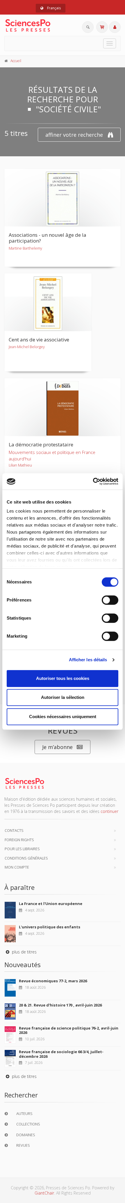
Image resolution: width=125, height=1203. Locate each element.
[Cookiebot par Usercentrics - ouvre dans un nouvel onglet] (92, 481)
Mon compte (17, 867)
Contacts (14, 830)
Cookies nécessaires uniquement (62, 716)
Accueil (15, 60)
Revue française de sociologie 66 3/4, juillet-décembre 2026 (61, 1054)
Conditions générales (26, 858)
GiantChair (44, 1193)
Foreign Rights (19, 839)
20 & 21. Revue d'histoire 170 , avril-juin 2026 (60, 1005)
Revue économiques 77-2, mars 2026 (53, 980)
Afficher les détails (88, 659)
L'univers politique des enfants (49, 927)
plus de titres (24, 952)
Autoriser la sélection (62, 697)
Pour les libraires (22, 848)
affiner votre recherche (74, 134)
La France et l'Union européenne (50, 903)
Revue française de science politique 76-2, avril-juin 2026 (68, 1030)
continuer (109, 811)
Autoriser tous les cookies (62, 678)
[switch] (110, 600)
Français (53, 8)
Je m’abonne (57, 746)
